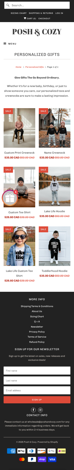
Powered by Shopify (48, 442)
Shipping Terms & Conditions (37, 306)
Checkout (44, 18)
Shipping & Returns (41, 13)
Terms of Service (37, 336)
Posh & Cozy (30, 442)
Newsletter (37, 326)
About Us (37, 311)
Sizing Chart (19, 13)
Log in (59, 13)
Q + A (37, 321)
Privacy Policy (37, 331)
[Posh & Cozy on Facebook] (33, 410)
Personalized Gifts (37, 54)
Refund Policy (37, 342)
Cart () (31, 18)
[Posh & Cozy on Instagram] (40, 410)
